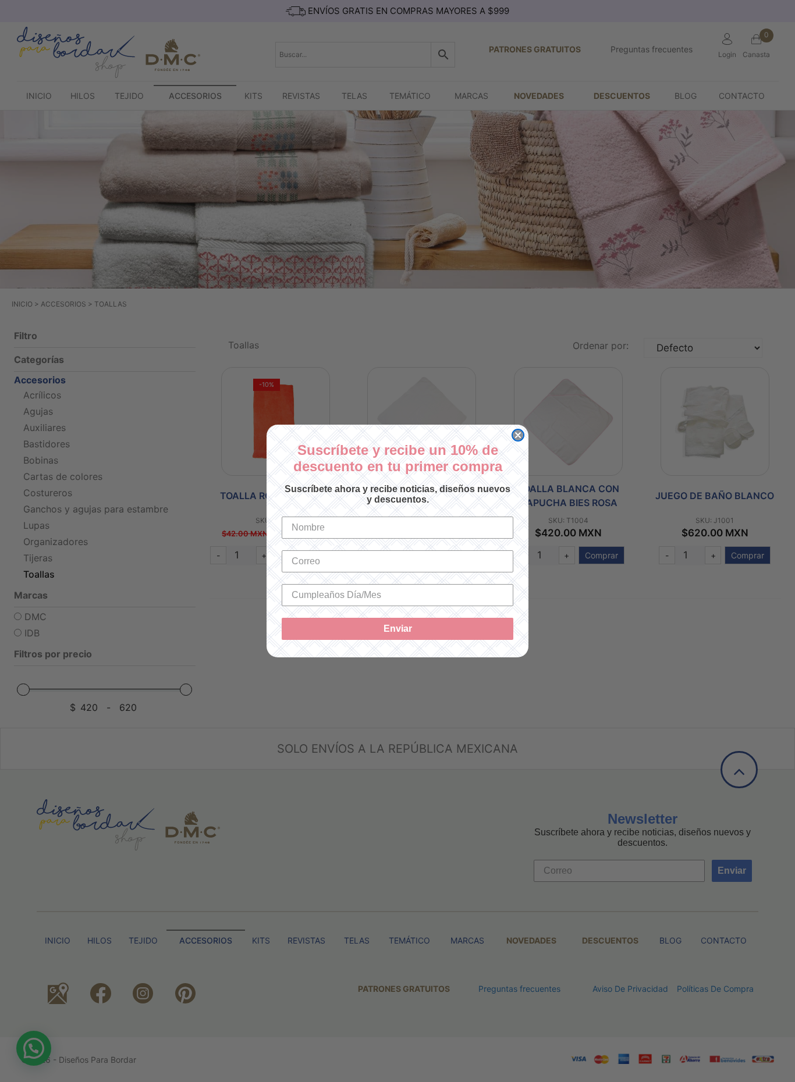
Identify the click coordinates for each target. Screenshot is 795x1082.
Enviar (398, 628)
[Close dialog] (518, 435)
